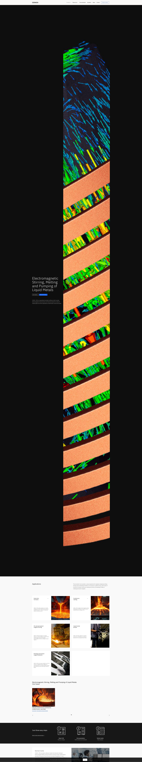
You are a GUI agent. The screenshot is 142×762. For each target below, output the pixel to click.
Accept (85, 759)
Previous (32, 715)
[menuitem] (69, 2)
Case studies (34, 710)
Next (109, 715)
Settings (89, 759)
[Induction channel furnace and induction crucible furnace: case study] (43, 697)
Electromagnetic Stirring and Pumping (42, 710)
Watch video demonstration (38, 735)
